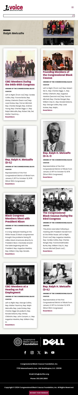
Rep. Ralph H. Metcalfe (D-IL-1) (57, 154)
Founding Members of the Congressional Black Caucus (57, 75)
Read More (10, 117)
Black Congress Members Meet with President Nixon (17, 218)
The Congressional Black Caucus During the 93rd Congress (58, 215)
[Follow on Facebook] (25, 353)
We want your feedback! (39, 393)
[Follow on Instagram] (32, 353)
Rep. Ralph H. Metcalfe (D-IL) (19, 161)
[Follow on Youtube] (53, 353)
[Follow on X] (39, 353)
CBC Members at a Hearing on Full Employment (16, 289)
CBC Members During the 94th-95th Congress (20, 83)
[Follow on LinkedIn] (46, 353)
